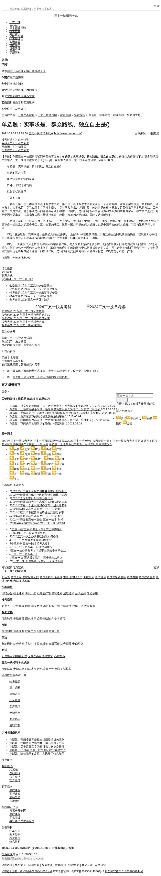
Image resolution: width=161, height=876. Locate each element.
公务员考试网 (26, 115)
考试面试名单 (21, 580)
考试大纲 (16, 577)
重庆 (32, 102)
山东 (10, 71)
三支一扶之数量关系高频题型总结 (31, 540)
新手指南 (7, 786)
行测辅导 (7, 618)
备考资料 (18, 485)
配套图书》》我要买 (14, 146)
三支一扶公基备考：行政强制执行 (31, 547)
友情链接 (100, 865)
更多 (156, 567)
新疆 (15, 96)
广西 (15, 77)
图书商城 (14, 817)
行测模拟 (42, 668)
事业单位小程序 (43, 8)
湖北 (15, 83)
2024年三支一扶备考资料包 (28, 532)
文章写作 (54, 643)
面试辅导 (30, 618)
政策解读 (89, 606)
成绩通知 (68, 593)
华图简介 (7, 865)
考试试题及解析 (116, 577)
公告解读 (18, 606)
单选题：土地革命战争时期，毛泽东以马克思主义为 (80, 444)
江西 (32, 71)
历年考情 (65, 606)
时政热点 (14, 45)
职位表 (6, 577)
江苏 (15, 71)
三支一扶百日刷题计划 (47, 440)
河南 (10, 83)
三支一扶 (14, 22)
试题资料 (14, 52)
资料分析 (54, 631)
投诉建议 (7, 854)
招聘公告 (7, 593)
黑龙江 (22, 108)
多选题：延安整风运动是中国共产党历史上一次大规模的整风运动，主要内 (55, 405)
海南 (21, 77)
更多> (5, 391)
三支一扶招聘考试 (66, 15)
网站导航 (14, 797)
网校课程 (14, 790)
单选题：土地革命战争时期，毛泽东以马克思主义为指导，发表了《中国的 (55, 409)
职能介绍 (54, 606)
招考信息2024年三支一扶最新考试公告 (33, 292)
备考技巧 (59, 618)
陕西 (26, 96)
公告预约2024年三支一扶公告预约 (30, 285)
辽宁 (10, 108)
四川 (10, 102)
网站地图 (14, 8)
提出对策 (42, 643)
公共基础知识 (45, 618)
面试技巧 (47, 656)
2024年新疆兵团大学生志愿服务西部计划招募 (39, 501)
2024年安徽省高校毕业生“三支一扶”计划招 (37, 519)
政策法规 (14, 48)
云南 (15, 102)
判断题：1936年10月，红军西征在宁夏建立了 (37, 750)
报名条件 (56, 577)
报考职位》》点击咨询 (15, 150)
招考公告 (14, 831)
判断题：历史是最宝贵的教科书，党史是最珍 (36, 746)
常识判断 (7, 631)
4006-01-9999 (10, 847)
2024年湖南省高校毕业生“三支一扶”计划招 (37, 508)
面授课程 (14, 793)
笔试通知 (56, 593)
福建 (37, 71)
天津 (15, 90)
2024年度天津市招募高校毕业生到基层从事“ (38, 512)
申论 (4, 637)
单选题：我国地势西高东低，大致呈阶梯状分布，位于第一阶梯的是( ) (55, 370)
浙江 (21, 71)
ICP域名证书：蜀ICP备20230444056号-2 (27, 871)
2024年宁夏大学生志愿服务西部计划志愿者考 (39, 505)
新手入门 (7, 606)
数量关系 (30, 631)
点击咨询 (68, 847)
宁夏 (10, 96)
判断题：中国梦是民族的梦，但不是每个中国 (36, 743)
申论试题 (18, 668)
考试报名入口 (30, 577)
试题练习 (44, 398)
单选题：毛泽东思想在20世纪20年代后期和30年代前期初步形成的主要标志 (55, 412)
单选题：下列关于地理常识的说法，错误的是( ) (38, 423)
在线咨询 (14, 773)
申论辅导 (18, 618)
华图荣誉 (20, 865)
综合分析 (18, 643)
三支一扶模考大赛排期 (126, 440)
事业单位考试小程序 (21, 821)
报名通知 (18, 593)
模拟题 (22, 398)
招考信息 (14, 31)
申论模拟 (54, 668)
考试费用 (132, 577)
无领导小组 (35, 656)
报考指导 (7, 599)
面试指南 (7, 656)
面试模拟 (65, 668)
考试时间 (88, 577)
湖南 (21, 83)
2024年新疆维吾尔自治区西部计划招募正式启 (39, 494)
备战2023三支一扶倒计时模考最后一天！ (87, 440)
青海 (21, 96)
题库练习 (14, 706)
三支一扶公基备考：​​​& (24, 554)
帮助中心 (7, 766)
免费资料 (7, 827)
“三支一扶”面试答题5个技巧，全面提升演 (38, 561)
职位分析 (30, 606)
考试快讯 (14, 34)
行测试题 (7, 668)
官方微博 (14, 776)
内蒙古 (33, 90)
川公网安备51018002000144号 (124, 871)
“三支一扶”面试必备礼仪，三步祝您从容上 (36, 557)
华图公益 (33, 865)
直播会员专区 (17, 810)
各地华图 (14, 800)
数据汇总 (77, 606)
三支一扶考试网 (47, 115)
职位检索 (14, 700)
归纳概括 (7, 643)
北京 (10, 90)
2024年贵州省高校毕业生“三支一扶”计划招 (37, 516)
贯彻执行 (30, 643)
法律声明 (73, 865)
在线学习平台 (10, 807)
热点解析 (14, 841)
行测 (4, 624)
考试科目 (100, 577)
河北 (21, 90)
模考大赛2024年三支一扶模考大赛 (30, 296)
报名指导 (14, 38)
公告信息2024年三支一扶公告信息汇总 (33, 288)
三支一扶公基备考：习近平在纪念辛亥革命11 (38, 550)
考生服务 (7, 759)
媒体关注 (47, 865)
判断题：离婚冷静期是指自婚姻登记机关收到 (36, 739)
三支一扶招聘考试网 (41, 133)
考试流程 (45, 577)
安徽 (26, 71)
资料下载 (14, 725)
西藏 (26, 102)
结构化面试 (20, 656)
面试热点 (59, 656)
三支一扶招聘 (17, 27)
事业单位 (14, 25)
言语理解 (18, 631)
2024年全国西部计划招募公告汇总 (32, 498)
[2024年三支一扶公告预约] (17, 279)
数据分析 (42, 606)
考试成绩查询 (147, 577)
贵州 (21, 102)
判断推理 (42, 631)
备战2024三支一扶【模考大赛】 (30, 543)
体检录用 (92, 593)
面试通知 (80, 593)
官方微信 (14, 780)
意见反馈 (87, 865)
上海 (43, 71)
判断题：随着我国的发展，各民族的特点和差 (36, 753)
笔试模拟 (79, 115)
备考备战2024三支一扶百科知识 (29, 299)
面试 (4, 650)
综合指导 (65, 643)
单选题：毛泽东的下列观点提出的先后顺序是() (41, 377)
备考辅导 (14, 41)
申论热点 (77, 643)
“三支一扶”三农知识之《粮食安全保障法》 (36, 529)
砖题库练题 (8, 675)
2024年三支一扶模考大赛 (17, 440)
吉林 (15, 108)
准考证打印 (44, 593)
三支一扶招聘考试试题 (15, 662)
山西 (26, 90)
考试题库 (14, 838)
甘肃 (32, 96)
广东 (10, 77)
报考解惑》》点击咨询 (15, 139)
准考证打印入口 (72, 577)
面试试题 (30, 668)
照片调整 (14, 687)
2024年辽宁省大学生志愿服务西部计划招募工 (39, 491)
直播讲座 (14, 693)
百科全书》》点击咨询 (15, 143)
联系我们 (26, 8)
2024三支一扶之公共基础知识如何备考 (35, 536)
